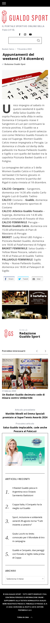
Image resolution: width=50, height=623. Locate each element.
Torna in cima (23, 617)
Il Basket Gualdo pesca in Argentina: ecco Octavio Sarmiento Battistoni (24, 492)
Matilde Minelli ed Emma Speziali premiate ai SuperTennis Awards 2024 (25, 414)
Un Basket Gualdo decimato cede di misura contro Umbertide (23, 396)
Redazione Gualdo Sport (15, 64)
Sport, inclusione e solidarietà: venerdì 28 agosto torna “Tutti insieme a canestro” (27, 521)
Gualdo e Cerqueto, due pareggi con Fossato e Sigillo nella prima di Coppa (28, 554)
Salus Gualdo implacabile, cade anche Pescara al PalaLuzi (25, 427)
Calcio (11, 49)
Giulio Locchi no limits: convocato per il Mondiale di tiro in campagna (28, 537)
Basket (5, 49)
